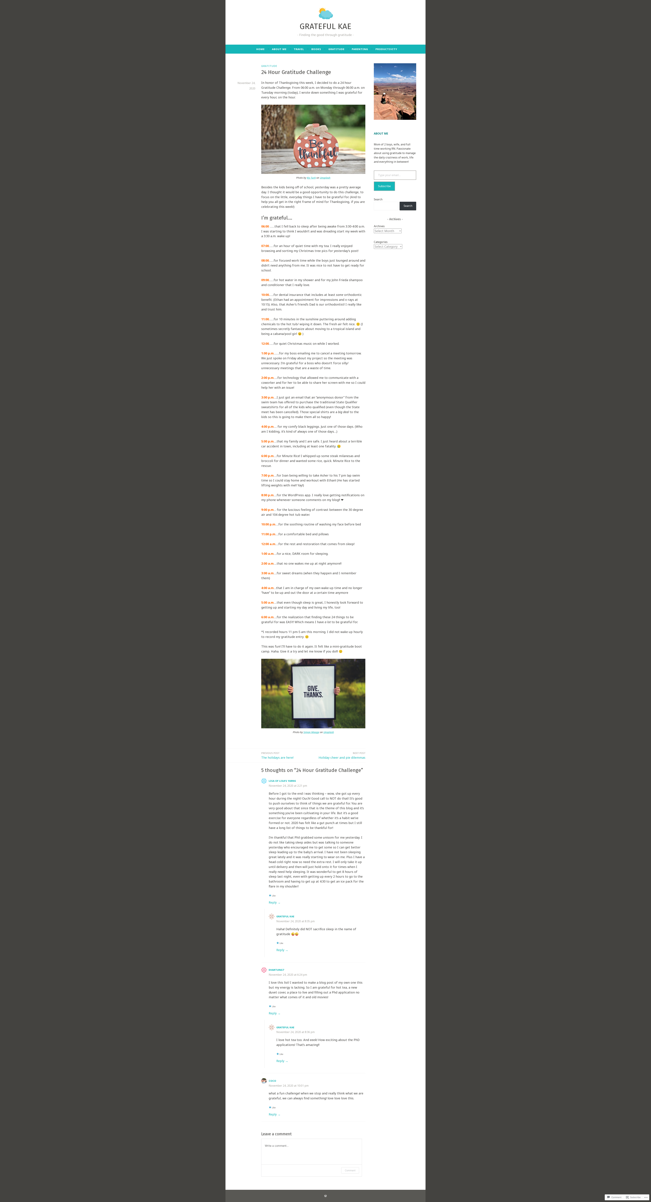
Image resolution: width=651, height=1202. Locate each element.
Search (378, 199)
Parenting (360, 49)
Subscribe (384, 186)
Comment (350, 1170)
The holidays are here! (277, 756)
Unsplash (325, 177)
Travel (299, 49)
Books (316, 49)
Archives (379, 226)
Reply (273, 902)
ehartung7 (276, 969)
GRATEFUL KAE (325, 26)
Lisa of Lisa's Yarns (282, 780)
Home (260, 49)
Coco (272, 1080)
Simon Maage (311, 732)
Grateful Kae (285, 916)
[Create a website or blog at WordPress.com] (325, 1196)
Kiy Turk (311, 177)
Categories (381, 242)
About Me (279, 49)
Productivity (386, 49)
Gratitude (336, 49)
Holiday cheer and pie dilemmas (342, 756)
